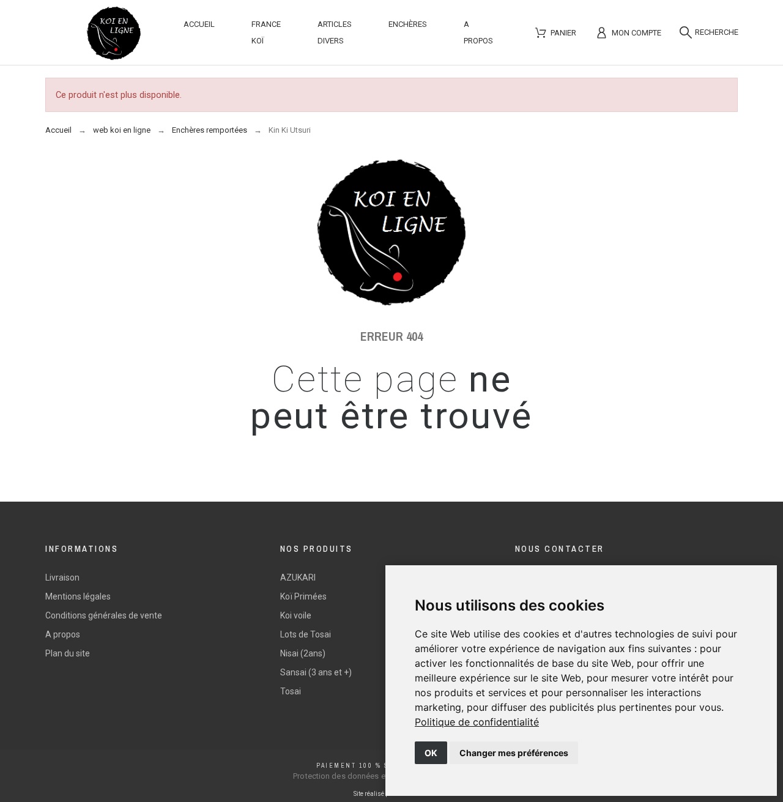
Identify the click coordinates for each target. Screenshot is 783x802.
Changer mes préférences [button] (513, 753)
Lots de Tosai (305, 634)
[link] (477, 722)
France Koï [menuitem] (266, 32)
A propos (62, 634)
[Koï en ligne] (113, 35)
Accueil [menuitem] (199, 24)
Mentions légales (78, 596)
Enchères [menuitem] (407, 24)
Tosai (290, 691)
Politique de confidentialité (477, 722)
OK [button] (431, 753)
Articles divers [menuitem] (334, 32)
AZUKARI (298, 577)
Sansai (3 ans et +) (316, 672)
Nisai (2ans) (302, 653)
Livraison (62, 577)
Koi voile (295, 615)
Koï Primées (303, 596)
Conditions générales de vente (103, 615)
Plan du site (67, 653)
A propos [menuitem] (478, 32)
